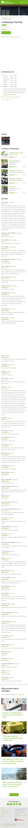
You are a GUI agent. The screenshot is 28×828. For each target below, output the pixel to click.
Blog (2, 816)
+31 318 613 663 (7, 99)
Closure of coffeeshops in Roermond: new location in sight (13, 715)
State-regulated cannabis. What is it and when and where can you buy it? (12, 784)
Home (2, 17)
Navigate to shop (16, 37)
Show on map (6, 32)
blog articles (21, 694)
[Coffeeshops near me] (23, 2)
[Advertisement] (14, 54)
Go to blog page (14, 794)
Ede (19, 17)
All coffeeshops (4, 812)
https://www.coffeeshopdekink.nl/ (11, 97)
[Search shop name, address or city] (21, 2)
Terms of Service (22, 824)
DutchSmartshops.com (20, 815)
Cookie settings (13, 825)
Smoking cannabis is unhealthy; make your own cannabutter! (13, 738)
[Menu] (26, 2)
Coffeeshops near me (6, 811)
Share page (6, 37)
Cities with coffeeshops (11, 17)
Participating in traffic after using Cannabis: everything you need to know (13, 761)
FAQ (17, 824)
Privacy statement (5, 825)
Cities (2, 814)
